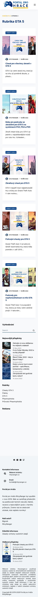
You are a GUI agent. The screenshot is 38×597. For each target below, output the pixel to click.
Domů (4, 16)
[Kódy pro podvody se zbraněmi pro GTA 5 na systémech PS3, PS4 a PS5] (19, 103)
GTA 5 (9, 16)
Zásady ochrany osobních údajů (15, 534)
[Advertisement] (19, 431)
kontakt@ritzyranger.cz (17, 482)
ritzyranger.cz (14, 475)
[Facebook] (14, 460)
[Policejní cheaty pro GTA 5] (19, 221)
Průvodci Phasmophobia (12, 401)
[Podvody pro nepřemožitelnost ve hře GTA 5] (19, 277)
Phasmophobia (8, 399)
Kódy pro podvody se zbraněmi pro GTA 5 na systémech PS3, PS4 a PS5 (17, 124)
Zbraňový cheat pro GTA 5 (17, 183)
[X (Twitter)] (17, 460)
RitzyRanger (7, 524)
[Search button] (33, 330)
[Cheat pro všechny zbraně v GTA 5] (19, 45)
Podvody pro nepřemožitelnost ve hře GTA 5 (18, 297)
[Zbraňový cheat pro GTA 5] (19, 164)
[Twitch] (23, 460)
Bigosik (5, 521)
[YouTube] (20, 460)
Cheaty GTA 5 (11, 33)
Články (5, 393)
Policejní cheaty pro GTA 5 (17, 239)
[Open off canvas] (35, 5)
